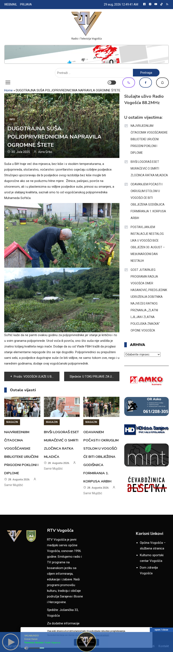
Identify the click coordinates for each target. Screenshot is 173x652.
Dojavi (162, 82)
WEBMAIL (10, 4)
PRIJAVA (26, 4)
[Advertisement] (86, 54)
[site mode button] (112, 82)
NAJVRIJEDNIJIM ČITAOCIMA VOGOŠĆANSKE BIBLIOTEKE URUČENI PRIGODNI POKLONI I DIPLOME (149, 139)
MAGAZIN (12, 422)
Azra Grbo (45, 152)
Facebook (145, 82)
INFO (12, 119)
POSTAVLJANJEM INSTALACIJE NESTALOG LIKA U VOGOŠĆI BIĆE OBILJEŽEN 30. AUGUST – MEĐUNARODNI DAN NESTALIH (148, 243)
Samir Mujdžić (13, 485)
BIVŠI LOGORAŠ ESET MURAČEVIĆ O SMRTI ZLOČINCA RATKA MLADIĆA (149, 168)
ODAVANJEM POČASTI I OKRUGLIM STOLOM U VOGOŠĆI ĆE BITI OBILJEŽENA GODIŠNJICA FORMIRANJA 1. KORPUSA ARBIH (101, 457)
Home (8, 90)
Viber (128, 82)
